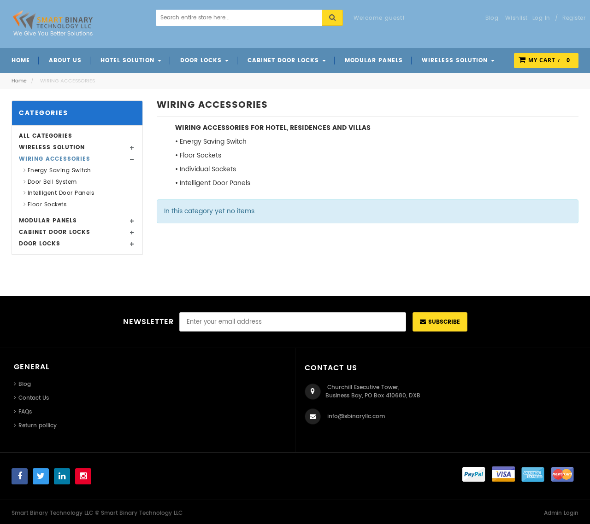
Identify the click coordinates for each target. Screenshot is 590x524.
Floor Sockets (47, 204)
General (31, 367)
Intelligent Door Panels (61, 193)
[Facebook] (20, 476)
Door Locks (39, 243)
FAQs (25, 412)
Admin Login (561, 513)
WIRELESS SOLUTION (52, 147)
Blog (24, 384)
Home (19, 81)
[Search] (332, 18)
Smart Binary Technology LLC (142, 513)
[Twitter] (41, 476)
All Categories (45, 136)
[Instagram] (83, 476)
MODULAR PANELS (48, 220)
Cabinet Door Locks (54, 232)
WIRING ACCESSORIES (54, 159)
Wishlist (516, 18)
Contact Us (33, 398)
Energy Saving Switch (59, 170)
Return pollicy (37, 425)
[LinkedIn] (62, 476)
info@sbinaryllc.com (356, 416)
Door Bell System (52, 182)
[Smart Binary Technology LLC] (53, 20)
